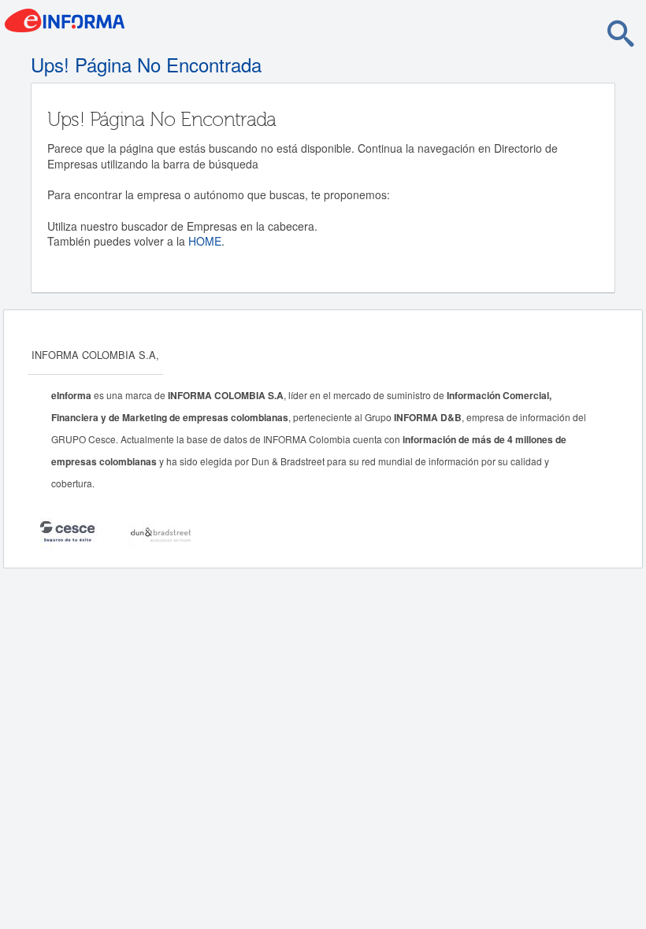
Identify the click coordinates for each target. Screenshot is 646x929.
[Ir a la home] (130, 25)
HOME (204, 241)
